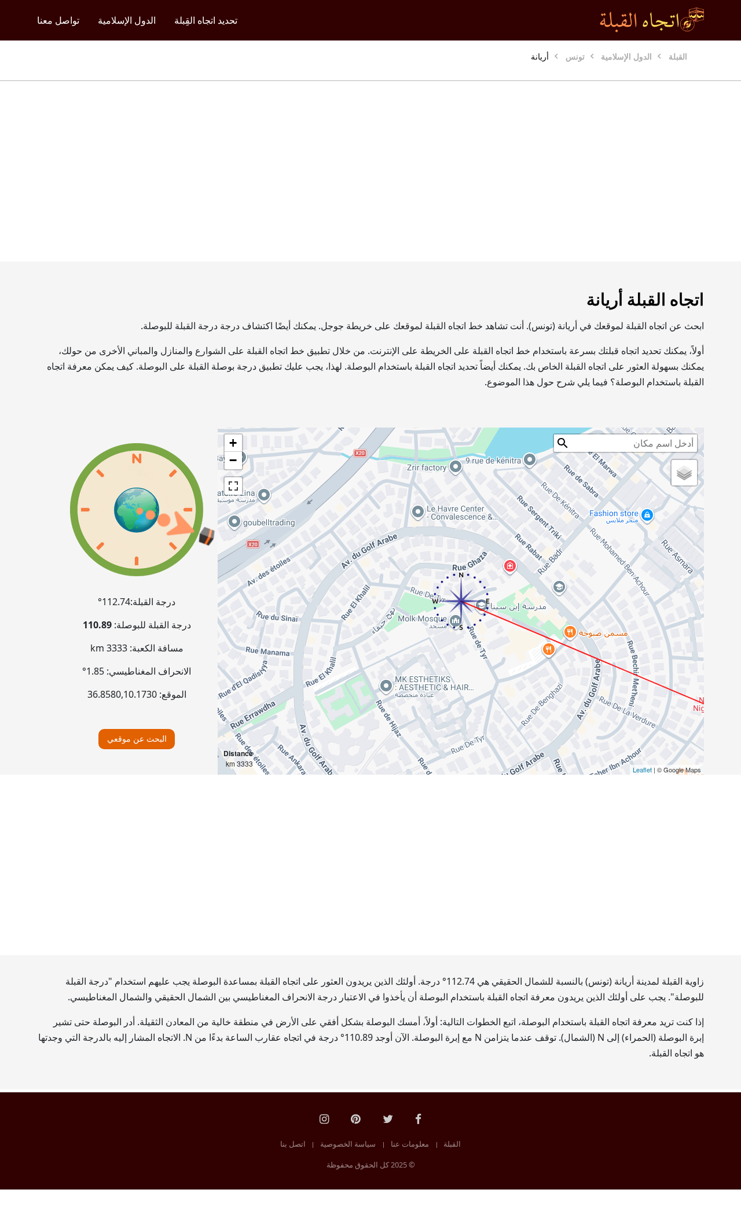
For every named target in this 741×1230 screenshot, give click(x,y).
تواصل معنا (58, 20)
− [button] (233, 460)
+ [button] (233, 443)
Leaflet (642, 769)
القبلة (452, 1144)
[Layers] (684, 472)
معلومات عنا (410, 1144)
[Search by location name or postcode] (562, 443)
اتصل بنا (293, 1144)
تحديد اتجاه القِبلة (205, 20)
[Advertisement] (370, 171)
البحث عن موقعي (137, 738)
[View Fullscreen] (233, 486)
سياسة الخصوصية (348, 1144)
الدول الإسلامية (127, 20)
